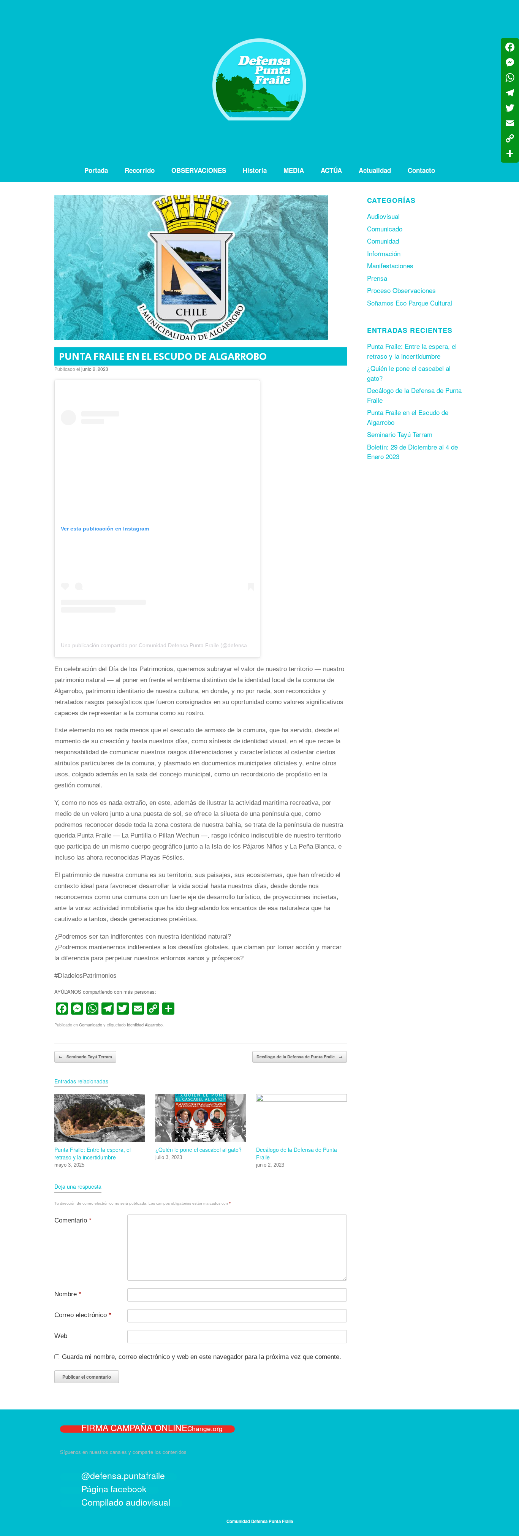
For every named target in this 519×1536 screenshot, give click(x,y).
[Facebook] (509, 47)
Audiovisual (383, 216)
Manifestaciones (390, 265)
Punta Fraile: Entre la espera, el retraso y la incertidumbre (412, 351)
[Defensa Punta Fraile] (259, 79)
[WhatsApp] (509, 77)
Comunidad (383, 240)
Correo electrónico (82, 1315)
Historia (255, 170)
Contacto (421, 170)
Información (383, 253)
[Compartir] (509, 153)
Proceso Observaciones (401, 290)
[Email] (509, 123)
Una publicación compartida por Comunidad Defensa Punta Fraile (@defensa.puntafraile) (168, 645)
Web (60, 1336)
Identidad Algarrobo (145, 1024)
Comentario (73, 1220)
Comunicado (90, 1024)
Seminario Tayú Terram (85, 1056)
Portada (96, 170)
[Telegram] (509, 92)
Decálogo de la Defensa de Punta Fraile (299, 1056)
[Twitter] (509, 108)
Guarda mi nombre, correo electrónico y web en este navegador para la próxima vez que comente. (201, 1356)
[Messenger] (509, 62)
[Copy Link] (509, 138)
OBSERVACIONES (198, 170)
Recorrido (140, 170)
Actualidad (375, 170)
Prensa (377, 278)
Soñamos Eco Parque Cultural (409, 302)
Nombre (67, 1294)
